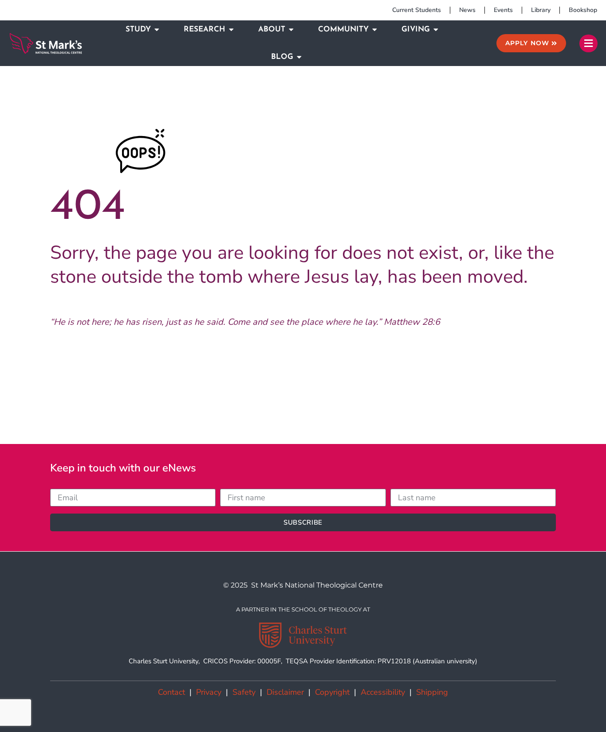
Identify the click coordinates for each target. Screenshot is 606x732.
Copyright (332, 692)
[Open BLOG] (299, 57)
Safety (244, 692)
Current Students (416, 10)
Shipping (432, 692)
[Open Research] (231, 29)
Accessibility (383, 692)
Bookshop (583, 10)
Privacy (208, 692)
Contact (171, 692)
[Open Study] (157, 29)
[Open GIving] (436, 29)
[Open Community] (374, 29)
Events (503, 10)
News (467, 10)
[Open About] (291, 29)
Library (541, 10)
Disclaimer (285, 692)
